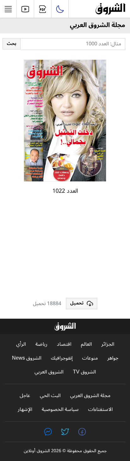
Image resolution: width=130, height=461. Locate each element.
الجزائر (107, 344)
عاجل (25, 395)
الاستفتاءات (100, 409)
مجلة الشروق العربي (90, 395)
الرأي (21, 344)
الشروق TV (84, 372)
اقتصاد (64, 344)
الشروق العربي (48, 372)
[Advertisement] (65, 249)
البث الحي (50, 395)
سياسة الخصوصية (60, 409)
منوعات (90, 358)
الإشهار (25, 409)
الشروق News (26, 358)
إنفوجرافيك (62, 358)
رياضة (41, 344)
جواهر (112, 358)
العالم (86, 344)
